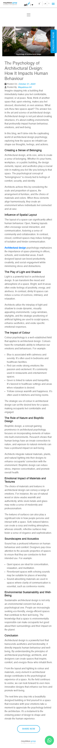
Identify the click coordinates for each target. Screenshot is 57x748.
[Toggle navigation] (28, 15)
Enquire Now (53, 41)
